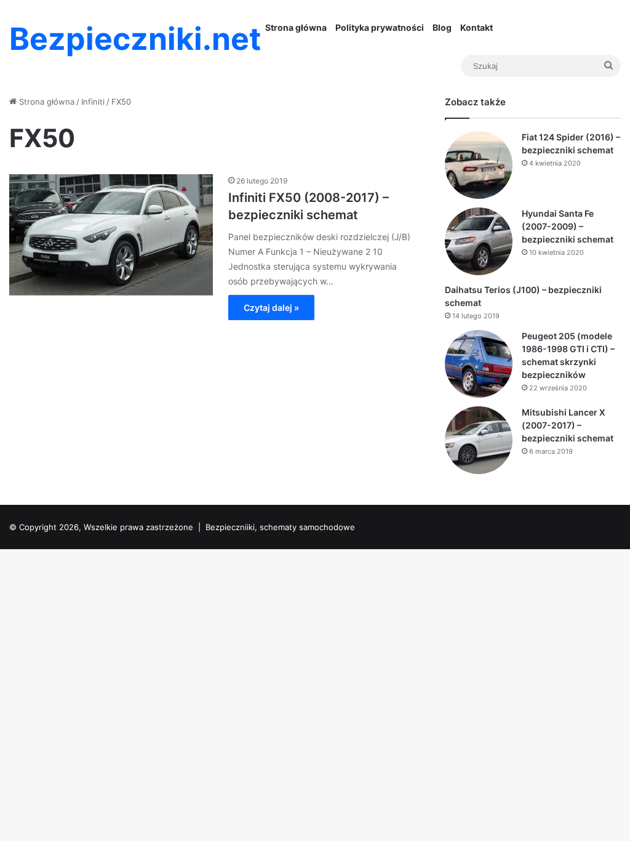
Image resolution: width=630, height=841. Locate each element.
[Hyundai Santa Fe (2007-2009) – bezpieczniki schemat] (478, 241)
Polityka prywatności (379, 27)
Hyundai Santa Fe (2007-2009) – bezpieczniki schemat (567, 226)
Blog (442, 27)
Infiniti (93, 102)
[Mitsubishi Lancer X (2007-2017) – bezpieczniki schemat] (478, 440)
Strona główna (296, 27)
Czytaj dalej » (271, 307)
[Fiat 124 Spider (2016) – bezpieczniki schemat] (478, 165)
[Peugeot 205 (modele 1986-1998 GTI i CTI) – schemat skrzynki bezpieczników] (478, 364)
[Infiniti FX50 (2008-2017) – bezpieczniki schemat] (111, 234)
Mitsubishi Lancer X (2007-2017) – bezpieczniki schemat (567, 425)
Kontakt (476, 27)
